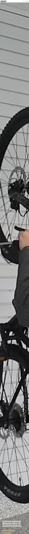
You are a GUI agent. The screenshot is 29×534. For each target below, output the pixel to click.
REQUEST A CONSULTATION (8, 530)
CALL (23, 1)
